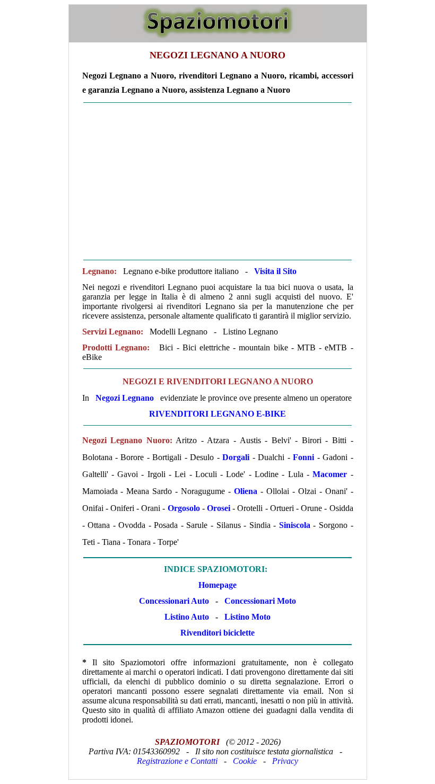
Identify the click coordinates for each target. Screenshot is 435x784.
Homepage (217, 584)
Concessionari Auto (174, 600)
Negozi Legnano (124, 397)
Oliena (245, 491)
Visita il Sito (275, 271)
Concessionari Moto (259, 600)
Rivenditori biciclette (217, 632)
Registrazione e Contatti (177, 760)
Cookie (245, 760)
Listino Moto (247, 616)
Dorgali (235, 457)
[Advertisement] (217, 181)
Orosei (218, 508)
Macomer (329, 474)
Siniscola (294, 525)
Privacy (285, 760)
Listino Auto (186, 616)
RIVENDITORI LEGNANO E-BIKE (217, 413)
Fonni (303, 457)
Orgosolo (184, 508)
